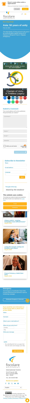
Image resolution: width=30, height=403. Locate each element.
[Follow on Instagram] (9, 383)
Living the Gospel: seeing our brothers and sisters (14, 247)
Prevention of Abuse (18, 398)
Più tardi (17, 9)
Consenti (25, 9)
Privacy (5, 398)
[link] (5, 97)
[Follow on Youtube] (15, 383)
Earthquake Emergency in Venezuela (15, 299)
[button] (28, 300)
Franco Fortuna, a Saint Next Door (13, 273)
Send (22, 177)
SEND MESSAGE (18, 351)
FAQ (25, 398)
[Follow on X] (12, 383)
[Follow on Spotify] (18, 383)
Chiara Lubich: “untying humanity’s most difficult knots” (15, 221)
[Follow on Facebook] (6, 383)
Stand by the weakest (15, 190)
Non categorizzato (8, 21)
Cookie (10, 398)
